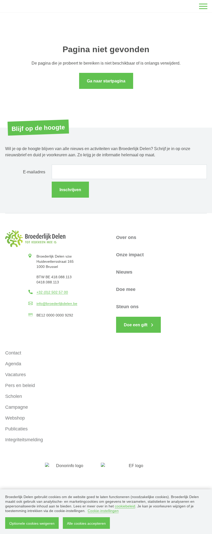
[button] (203, 6)
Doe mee (125, 289)
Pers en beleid (20, 385)
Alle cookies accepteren (86, 523)
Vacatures (15, 374)
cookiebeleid (125, 506)
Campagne (16, 407)
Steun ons (127, 306)
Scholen (13, 396)
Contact (13, 352)
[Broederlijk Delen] (35, 238)
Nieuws (124, 272)
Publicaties (16, 428)
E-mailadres (34, 172)
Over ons (126, 237)
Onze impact (130, 254)
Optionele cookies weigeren (32, 523)
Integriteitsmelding (24, 439)
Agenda (13, 363)
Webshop (15, 418)
